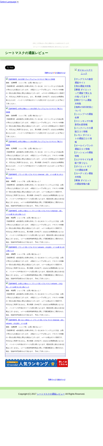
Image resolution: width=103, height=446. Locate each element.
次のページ (61, 73)
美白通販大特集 (83, 86)
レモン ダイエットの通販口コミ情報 (83, 138)
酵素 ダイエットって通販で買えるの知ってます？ (83, 93)
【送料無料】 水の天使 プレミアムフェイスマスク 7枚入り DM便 (31, 79)
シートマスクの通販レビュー (26, 53)
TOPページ (49, 73)
